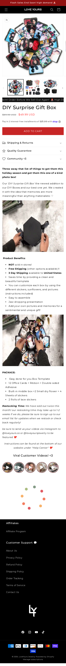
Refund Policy (14, 564)
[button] (6, 9)
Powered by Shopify (45, 657)
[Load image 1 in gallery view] (15, 87)
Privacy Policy (14, 557)
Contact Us (12, 592)
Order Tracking (14, 578)
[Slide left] (3, 88)
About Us (11, 550)
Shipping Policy (15, 571)
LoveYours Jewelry (27, 657)
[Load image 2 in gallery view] (33, 87)
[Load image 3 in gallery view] (50, 87)
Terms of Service (15, 585)
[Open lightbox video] (7, 467)
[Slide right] (62, 88)
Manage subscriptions (33, 659)
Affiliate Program (16, 531)
